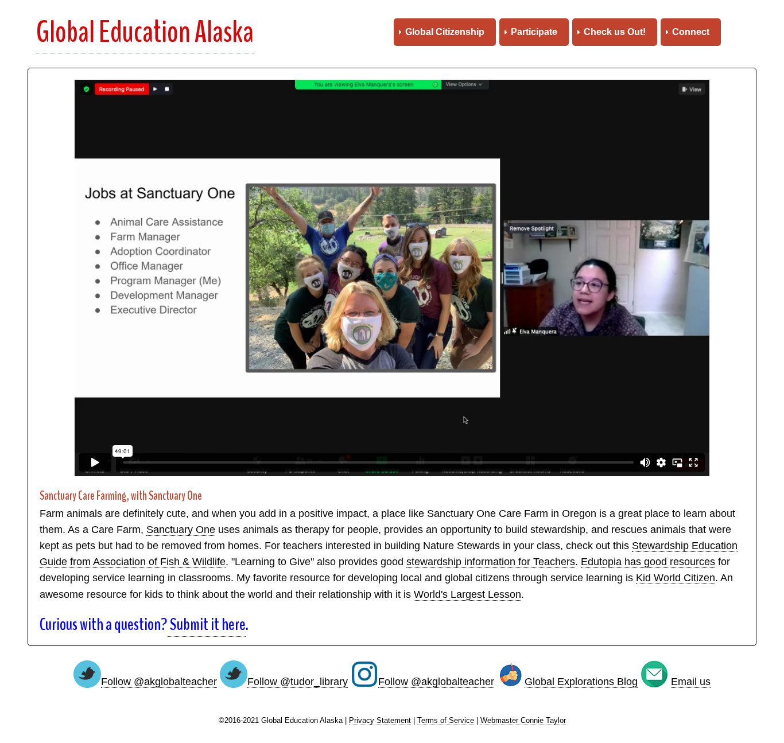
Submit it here (207, 624)
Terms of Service (445, 721)
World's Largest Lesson (467, 594)
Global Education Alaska (145, 32)
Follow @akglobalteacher (159, 681)
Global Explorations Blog (581, 681)
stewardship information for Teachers (490, 561)
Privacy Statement (380, 721)
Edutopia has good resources (648, 561)
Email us (691, 681)
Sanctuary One (180, 529)
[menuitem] (445, 32)
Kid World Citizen (675, 577)
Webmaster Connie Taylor (523, 721)
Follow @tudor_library (297, 681)
